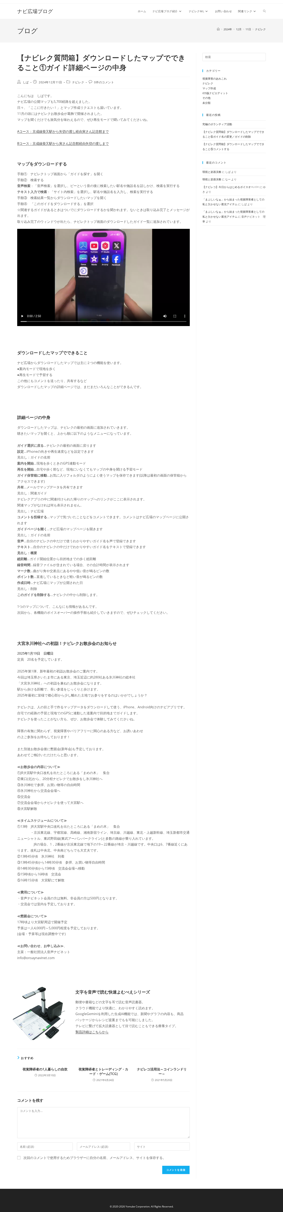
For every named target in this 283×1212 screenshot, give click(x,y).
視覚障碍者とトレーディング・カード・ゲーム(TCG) (103, 1071)
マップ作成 (209, 88)
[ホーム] (218, 29)
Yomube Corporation (138, 1206)
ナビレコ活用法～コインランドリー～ (162, 1071)
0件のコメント (104, 82)
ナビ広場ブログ (35, 11)
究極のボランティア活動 (217, 124)
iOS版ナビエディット (215, 93)
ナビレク (260, 29)
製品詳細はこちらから (92, 1032)
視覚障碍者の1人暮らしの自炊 (45, 1069)
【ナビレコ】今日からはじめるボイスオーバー (230, 187)
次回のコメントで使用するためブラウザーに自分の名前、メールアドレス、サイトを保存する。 (94, 1157)
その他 (206, 98)
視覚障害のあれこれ (214, 78)
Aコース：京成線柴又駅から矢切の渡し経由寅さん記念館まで (63, 131)
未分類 (206, 103)
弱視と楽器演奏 (211, 172)
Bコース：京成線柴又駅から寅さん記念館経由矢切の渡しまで (63, 143)
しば (26, 82)
